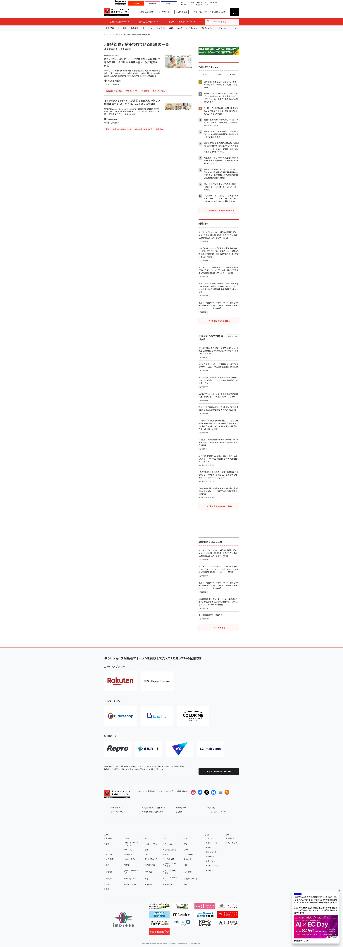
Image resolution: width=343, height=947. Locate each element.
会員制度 (128, 854)
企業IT (183, 2)
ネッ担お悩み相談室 (145, 12)
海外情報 (134, 28)
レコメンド (188, 859)
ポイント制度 (169, 859)
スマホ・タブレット (131, 859)
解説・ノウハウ (211, 852)
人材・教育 (188, 872)
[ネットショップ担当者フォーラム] (117, 796)
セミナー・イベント (212, 843)
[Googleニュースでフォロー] (220, 792)
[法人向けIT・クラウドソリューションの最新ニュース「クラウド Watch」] (159, 915)
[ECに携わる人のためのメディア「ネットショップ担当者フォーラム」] (227, 915)
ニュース (209, 838)
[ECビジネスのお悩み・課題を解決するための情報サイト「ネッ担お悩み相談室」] (159, 932)
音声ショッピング (171, 850)
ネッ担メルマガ (181, 12)
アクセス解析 (189, 854)
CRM (146, 854)
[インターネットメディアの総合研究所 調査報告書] (227, 907)
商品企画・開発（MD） (170, 871)
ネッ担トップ (108, 35)
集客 (171, 28)
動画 (127, 865)
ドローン (192, 5)
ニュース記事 (232, 843)
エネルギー (184, 5)
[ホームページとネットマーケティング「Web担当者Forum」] (204, 907)
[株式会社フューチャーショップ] (120, 716)
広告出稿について (218, 12)
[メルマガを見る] (193, 792)
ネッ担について (201, 12)
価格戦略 (109, 872)
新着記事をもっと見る (220, 320)
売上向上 (109, 854)
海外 (125, 28)
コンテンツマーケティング (187, 28)
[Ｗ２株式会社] (179, 749)
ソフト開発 (190, 2)
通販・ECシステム (131, 884)
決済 (107, 884)
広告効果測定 (150, 865)
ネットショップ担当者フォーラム (116, 12)
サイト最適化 (110, 859)
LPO (166, 854)
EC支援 (205, 5)
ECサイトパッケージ (171, 878)
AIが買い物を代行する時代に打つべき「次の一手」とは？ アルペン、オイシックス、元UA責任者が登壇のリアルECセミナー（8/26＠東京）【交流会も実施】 (315, 900)
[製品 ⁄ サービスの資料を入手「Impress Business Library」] (159, 924)
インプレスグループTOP (217, 812)
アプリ (186, 850)
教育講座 (199, 5)
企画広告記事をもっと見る (221, 506)
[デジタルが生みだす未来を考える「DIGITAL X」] (182, 924)
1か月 (232, 74)
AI (151, 28)
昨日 (205, 74)
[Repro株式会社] (117, 749)
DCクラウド (205, 2)
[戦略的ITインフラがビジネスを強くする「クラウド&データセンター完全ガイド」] (159, 907)
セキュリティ (110, 879)
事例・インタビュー (212, 861)
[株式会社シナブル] (210, 749)
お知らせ (209, 847)
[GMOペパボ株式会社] (193, 716)
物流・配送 (148, 872)
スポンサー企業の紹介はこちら (219, 771)
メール (108, 850)
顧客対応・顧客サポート (131, 871)
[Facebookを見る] (200, 792)
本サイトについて (117, 807)
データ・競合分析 (151, 859)
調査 (185, 884)
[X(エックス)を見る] (206, 792)
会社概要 (179, 812)
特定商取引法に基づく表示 (153, 812)
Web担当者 (152, 3)
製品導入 (169, 3)
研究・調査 (213, 2)
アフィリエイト (224, 28)
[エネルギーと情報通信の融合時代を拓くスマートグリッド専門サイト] (204, 915)
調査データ (210, 856)
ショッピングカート (190, 879)
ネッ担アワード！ (164, 12)
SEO (185, 844)
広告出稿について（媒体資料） (154, 807)
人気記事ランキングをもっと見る (220, 210)
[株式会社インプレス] (123, 919)
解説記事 (231, 838)
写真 (107, 865)
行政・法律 (168, 884)
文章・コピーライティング (171, 864)
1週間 (218, 74)
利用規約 (211, 807)
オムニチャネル (130, 879)
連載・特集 (110, 28)
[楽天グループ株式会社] (120, 681)
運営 (185, 865)
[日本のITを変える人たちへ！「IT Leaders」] (182, 915)
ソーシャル (129, 850)
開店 (146, 879)
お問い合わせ (181, 807)
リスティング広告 (208, 28)
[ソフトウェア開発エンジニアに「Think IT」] (182, 907)
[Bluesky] (213, 792)
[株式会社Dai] (157, 716)
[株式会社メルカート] (148, 749)
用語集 (118, 35)
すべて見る (220, 627)
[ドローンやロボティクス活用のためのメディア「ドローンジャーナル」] (204, 924)
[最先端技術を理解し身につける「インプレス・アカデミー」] (227, 924)
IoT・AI (197, 2)
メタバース (161, 28)
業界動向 (148, 884)
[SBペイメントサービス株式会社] (157, 681)
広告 (146, 850)
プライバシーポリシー (119, 812)
